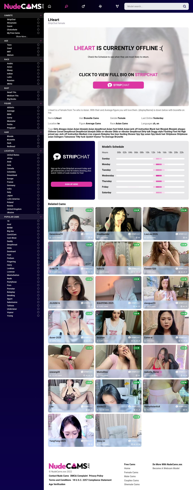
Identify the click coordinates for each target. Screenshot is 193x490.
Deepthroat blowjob (86, 131)
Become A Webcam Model (166, 468)
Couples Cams (131, 480)
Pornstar (11, 289)
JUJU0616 (54, 303)
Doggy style (157, 131)
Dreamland (12, 175)
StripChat (11, 19)
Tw (103, 136)
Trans (118, 6)
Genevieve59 (56, 234)
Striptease (171, 134)
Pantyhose (12, 282)
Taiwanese (69, 136)
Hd (179, 131)
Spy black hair (158, 134)
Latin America (13, 199)
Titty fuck (80, 136)
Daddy (10, 241)
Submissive (12, 302)
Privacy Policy (96, 476)
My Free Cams (13, 33)
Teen (9, 45)
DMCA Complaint (79, 476)
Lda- (51, 406)
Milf (9, 52)
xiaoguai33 (149, 303)
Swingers (59, 136)
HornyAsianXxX (152, 406)
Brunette (11, 140)
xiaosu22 (101, 406)
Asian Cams (122, 123)
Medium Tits (12, 96)
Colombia (11, 172)
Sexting (123, 134)
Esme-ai (148, 337)
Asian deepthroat (97, 129)
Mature (10, 55)
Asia (9, 165)
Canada (10, 168)
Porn (9, 285)
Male (84, 6)
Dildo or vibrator (104, 131)
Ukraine (10, 212)
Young (10, 316)
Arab (9, 162)
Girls (56, 129)
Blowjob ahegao (177, 129)
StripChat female (56, 23)
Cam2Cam (11, 234)
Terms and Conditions (60, 480)
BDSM (9, 228)
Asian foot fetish (115, 129)
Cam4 (9, 26)
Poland (10, 202)
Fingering (11, 261)
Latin (9, 77)
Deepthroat (12, 245)
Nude (9, 278)
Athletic (10, 107)
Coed (9, 48)
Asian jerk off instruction (136, 129)
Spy (138, 134)
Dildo (9, 248)
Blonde (10, 136)
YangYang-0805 (57, 441)
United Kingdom (14, 209)
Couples (101, 6)
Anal (9, 224)
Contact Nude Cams (59, 476)
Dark (9, 143)
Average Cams (93, 123)
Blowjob (164, 129)
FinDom (10, 258)
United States (13, 155)
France (10, 182)
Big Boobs (11, 99)
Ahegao (63, 129)
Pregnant (11, 128)
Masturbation (13, 275)
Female (67, 6)
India (9, 189)
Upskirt (89, 136)
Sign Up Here (71, 184)
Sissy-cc (101, 441)
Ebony (10, 70)
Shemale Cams (132, 484)
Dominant (11, 251)
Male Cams (130, 476)
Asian (9, 67)
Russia (10, 206)
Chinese (52, 131)
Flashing (167, 131)
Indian (10, 74)
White (9, 84)
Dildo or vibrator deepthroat (127, 131)
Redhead (11, 146)
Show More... (22, 36)
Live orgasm (94, 134)
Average (11, 111)
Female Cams (131, 472)
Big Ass (10, 231)
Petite (10, 124)
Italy (9, 192)
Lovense (11, 272)
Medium (83, 134)
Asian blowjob (81, 129)
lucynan (101, 337)
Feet (9, 255)
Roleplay (11, 292)
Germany (11, 185)
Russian (10, 80)
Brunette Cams (91, 118)
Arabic (10, 63)
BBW (9, 114)
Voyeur (10, 312)
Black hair (155, 129)
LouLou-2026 (151, 234)
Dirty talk (146, 131)
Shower (132, 134)
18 (8, 221)
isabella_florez (153, 372)
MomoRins (102, 372)
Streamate (12, 23)
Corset (60, 131)
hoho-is (100, 269)
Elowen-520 (150, 269)
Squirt (9, 299)
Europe (10, 178)
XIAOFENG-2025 (105, 303)
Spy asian (145, 134)
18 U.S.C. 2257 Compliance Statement (91, 480)
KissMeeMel (103, 234)
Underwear (12, 309)
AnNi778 (53, 269)
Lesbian (10, 268)
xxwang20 (54, 372)
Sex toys (114, 134)
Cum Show (11, 238)
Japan (10, 195)
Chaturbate (12, 29)
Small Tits (11, 92)
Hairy (9, 265)
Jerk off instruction (69, 134)
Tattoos (10, 305)
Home (50, 6)
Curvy (9, 118)
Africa (9, 158)
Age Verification (57, 484)
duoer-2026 (55, 337)
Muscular (11, 121)
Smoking (11, 295)
